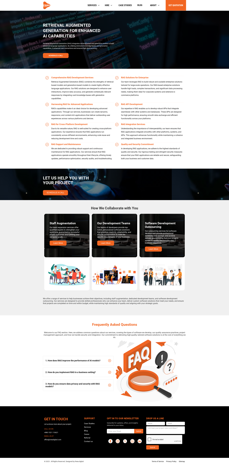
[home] (47, 5)
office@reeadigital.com (52, 440)
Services (87, 427)
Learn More (58, 243)
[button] (93, 5)
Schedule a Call (55, 193)
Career (86, 434)
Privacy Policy (171, 461)
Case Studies (89, 423)
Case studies (125, 5)
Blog (139, 5)
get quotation (176, 5)
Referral (87, 438)
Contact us (88, 441)
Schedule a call (56, 55)
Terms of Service (158, 461)
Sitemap (182, 461)
